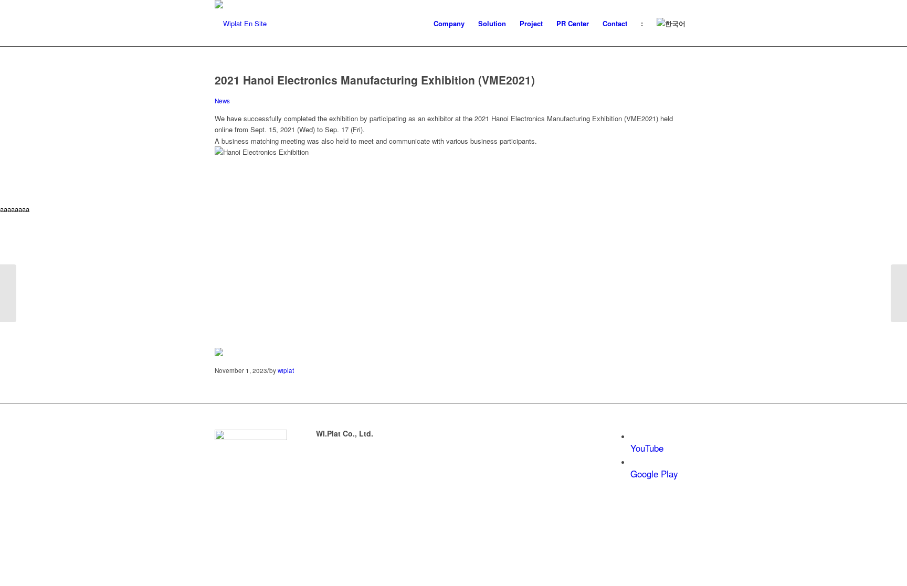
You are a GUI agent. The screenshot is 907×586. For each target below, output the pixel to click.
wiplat (286, 370)
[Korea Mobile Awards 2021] (899, 293)
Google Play (654, 473)
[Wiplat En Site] (241, 23)
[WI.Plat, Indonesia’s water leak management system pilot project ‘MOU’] (8, 293)
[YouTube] (633, 437)
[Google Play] (633, 462)
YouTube (646, 447)
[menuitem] (449, 23)
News (222, 101)
